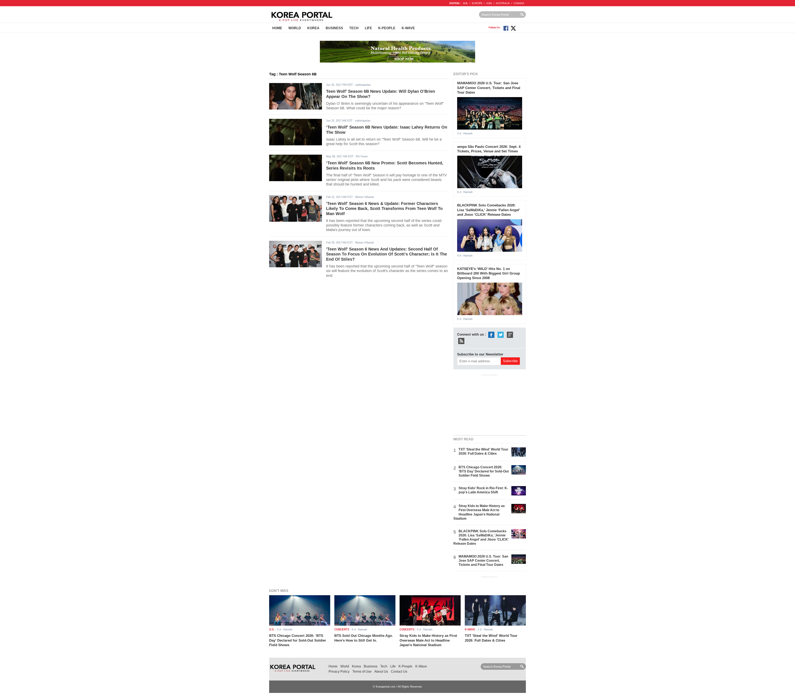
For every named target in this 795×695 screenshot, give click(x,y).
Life (368, 28)
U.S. (465, 3)
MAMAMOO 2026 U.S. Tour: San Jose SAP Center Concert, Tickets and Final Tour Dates (488, 87)
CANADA (519, 3)
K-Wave (408, 28)
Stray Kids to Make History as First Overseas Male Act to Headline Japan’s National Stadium (428, 640)
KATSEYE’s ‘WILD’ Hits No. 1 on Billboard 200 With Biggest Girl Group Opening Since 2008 (488, 273)
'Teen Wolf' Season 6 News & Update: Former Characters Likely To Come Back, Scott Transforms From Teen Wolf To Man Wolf (384, 208)
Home (277, 28)
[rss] (461, 341)
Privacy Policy (339, 671)
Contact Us (399, 671)
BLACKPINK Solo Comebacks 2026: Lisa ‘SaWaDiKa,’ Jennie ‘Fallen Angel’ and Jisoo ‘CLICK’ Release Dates (488, 210)
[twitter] (500, 334)
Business (334, 28)
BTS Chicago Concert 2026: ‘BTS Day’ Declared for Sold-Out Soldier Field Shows (484, 471)
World (294, 28)
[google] (510, 334)
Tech (354, 28)
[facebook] (491, 334)
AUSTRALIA (503, 3)
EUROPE (477, 3)
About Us (381, 671)
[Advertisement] (490, 404)
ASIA (489, 3)
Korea (313, 28)
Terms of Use (362, 671)
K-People (386, 28)
